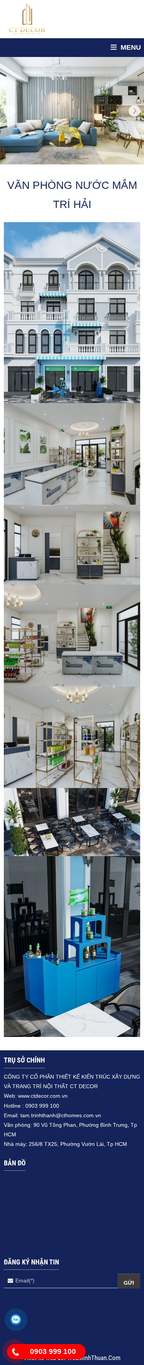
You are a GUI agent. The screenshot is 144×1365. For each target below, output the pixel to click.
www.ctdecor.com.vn (43, 1096)
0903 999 (37, 1106)
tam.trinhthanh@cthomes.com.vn (60, 1115)
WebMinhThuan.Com (94, 1358)
